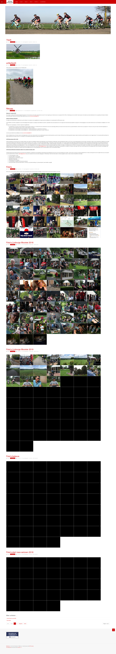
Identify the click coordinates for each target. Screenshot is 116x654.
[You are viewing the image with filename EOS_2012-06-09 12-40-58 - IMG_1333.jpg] (67, 520)
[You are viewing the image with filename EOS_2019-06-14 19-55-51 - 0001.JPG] (26, 413)
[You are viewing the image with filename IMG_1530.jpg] (13, 573)
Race (26, 1)
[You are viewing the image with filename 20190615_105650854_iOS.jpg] (80, 359)
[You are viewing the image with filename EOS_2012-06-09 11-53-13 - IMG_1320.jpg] (53, 509)
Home (16, 1)
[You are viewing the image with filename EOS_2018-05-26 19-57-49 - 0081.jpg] (53, 328)
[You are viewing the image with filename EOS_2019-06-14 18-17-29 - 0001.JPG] (67, 370)
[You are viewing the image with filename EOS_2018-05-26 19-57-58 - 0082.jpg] (67, 328)
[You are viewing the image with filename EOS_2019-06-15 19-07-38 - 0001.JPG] (13, 424)
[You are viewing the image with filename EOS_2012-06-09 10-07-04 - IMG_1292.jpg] (94, 477)
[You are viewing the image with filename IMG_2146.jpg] (13, 584)
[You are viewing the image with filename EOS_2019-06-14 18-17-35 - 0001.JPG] (80, 370)
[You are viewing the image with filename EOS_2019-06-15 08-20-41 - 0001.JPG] (53, 413)
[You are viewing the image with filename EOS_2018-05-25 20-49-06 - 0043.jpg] (67, 274)
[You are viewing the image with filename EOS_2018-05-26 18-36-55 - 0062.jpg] (13, 307)
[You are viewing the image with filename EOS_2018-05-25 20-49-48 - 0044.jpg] (80, 274)
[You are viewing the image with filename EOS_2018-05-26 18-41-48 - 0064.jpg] (40, 307)
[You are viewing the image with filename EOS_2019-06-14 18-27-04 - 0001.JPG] (67, 381)
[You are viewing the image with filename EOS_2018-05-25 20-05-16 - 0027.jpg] (26, 263)
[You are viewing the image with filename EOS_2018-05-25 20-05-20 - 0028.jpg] (40, 263)
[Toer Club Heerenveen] (9, 2)
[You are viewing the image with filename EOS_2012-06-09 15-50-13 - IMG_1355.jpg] (53, 542)
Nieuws (9, 108)
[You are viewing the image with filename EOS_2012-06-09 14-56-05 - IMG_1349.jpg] (80, 531)
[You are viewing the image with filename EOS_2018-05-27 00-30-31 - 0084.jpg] (94, 328)
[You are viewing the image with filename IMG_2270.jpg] (13, 605)
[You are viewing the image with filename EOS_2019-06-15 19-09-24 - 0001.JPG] (26, 424)
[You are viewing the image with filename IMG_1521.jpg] (13, 562)
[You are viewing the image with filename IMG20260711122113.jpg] (67, 211)
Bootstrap (7, 646)
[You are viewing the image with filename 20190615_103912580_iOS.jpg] (53, 359)
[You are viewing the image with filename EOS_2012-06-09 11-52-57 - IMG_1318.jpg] (40, 509)
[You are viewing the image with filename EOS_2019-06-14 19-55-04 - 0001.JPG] (26, 403)
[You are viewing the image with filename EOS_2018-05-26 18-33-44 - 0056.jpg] (26, 296)
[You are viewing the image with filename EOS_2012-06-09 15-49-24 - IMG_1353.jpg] (26, 542)
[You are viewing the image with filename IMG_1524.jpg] (53, 562)
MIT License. (31, 646)
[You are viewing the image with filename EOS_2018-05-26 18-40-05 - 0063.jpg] (26, 307)
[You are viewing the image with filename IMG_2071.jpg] (80, 573)
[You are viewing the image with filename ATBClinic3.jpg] (26, 200)
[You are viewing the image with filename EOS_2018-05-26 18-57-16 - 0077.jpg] (94, 317)
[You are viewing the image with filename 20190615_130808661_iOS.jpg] (40, 370)
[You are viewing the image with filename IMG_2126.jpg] (94, 573)
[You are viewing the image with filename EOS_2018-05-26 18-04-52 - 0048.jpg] (26, 285)
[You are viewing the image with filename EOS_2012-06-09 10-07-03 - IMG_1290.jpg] (67, 477)
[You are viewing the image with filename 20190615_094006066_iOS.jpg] (40, 359)
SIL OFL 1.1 (20, 647)
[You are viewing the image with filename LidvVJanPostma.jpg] (40, 221)
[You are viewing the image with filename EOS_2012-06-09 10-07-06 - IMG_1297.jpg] (53, 488)
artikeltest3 (11, 63)
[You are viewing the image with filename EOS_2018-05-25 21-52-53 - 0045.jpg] (94, 274)
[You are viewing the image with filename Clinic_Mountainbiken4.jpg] (94, 200)
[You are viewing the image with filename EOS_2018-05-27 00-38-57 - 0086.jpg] (26, 339)
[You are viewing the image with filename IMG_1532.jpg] (40, 573)
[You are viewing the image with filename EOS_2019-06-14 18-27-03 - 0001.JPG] (53, 381)
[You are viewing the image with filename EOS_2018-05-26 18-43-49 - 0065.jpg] (53, 307)
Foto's (36, 1)
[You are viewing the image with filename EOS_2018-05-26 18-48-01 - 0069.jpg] (13, 317)
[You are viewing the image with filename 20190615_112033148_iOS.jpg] (13, 370)
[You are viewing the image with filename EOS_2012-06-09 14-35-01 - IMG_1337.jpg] (94, 520)
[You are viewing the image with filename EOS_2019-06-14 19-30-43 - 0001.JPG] (53, 392)
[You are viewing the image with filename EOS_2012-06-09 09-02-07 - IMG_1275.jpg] (26, 466)
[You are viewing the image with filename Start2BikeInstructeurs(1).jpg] (40, 232)
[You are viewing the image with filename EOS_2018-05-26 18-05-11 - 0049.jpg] (40, 285)
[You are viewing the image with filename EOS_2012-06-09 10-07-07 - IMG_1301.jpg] (94, 488)
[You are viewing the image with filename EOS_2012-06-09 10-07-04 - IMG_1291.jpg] (80, 477)
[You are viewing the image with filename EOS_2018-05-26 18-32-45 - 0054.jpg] (94, 285)
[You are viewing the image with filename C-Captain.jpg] (40, 200)
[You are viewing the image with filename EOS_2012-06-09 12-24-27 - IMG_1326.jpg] (13, 520)
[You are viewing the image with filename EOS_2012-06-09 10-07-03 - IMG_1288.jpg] (53, 477)
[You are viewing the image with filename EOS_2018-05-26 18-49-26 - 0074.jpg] (53, 317)
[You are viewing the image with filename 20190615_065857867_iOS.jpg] (13, 359)
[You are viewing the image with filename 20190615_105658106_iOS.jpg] (94, 359)
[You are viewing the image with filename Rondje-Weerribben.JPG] (13, 232)
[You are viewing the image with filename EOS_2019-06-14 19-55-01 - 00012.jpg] (13, 403)
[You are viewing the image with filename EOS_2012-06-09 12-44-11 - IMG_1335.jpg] (80, 520)
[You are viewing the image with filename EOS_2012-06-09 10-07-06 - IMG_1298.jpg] (67, 488)
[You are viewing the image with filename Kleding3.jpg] (13, 221)
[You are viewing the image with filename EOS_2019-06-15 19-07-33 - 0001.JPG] (94, 413)
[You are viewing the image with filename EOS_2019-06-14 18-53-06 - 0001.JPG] (13, 392)
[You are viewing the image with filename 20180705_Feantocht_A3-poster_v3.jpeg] (53, 178)
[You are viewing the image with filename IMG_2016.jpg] (53, 573)
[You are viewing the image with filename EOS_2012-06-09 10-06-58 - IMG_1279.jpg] (67, 466)
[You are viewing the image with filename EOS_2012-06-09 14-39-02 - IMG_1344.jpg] (26, 531)
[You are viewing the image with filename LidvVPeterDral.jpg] (53, 221)
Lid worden (42, 1)
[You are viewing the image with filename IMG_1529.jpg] (94, 562)
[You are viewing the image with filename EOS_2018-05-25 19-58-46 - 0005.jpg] (40, 253)
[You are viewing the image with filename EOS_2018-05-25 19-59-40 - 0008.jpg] (80, 253)
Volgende (20, 623)
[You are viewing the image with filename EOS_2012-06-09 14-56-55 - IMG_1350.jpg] (94, 531)
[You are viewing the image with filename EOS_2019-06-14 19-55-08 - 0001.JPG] (40, 403)
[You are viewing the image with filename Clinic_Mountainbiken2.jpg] (67, 200)
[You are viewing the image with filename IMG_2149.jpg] (53, 584)
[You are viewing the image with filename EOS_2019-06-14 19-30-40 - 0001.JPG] (40, 392)
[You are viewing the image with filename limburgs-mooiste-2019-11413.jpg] (80, 435)
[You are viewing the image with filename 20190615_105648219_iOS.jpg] (67, 359)
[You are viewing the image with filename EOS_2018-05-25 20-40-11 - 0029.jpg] (53, 263)
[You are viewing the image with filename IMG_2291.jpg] (26, 605)
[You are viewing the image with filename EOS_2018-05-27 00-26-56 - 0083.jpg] (80, 328)
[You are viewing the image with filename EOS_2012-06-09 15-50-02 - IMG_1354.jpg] (40, 542)
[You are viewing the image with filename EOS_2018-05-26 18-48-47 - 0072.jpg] (26, 317)
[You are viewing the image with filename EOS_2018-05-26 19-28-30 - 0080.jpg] (40, 328)
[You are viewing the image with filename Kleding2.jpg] (94, 211)
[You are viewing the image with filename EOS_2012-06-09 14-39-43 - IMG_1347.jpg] (53, 531)
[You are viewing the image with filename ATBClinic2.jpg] (13, 200)
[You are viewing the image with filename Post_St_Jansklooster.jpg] (80, 221)
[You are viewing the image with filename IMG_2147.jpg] (26, 584)
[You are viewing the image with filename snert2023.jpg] (80, 232)
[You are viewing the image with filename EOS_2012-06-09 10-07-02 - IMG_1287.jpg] (40, 477)
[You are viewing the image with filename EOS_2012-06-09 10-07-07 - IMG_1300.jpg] (80, 488)
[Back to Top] (113, 630)
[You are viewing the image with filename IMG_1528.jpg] (80, 562)
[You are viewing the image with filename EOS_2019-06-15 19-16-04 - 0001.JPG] (13, 435)
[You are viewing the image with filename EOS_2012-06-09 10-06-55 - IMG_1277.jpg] (53, 466)
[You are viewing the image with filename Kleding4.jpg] (26, 221)
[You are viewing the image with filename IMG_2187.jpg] (40, 595)
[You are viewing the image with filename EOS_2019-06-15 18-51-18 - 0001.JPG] (67, 413)
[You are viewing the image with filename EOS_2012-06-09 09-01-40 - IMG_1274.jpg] (13, 466)
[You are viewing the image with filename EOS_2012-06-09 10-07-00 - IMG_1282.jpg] (80, 466)
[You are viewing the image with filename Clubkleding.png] (26, 211)
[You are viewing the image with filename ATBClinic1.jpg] (94, 189)
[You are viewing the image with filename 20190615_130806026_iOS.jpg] (26, 370)
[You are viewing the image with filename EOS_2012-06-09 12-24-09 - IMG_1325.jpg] (94, 509)
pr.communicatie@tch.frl (34, 116)
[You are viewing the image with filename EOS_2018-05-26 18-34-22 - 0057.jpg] (40, 296)
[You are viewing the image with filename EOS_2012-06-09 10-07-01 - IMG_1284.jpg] (13, 477)
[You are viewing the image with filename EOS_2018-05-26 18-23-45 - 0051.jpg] (53, 285)
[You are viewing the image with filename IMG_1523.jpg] (40, 562)
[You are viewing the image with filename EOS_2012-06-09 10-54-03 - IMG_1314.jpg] (13, 509)
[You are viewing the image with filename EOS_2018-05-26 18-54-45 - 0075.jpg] (67, 317)
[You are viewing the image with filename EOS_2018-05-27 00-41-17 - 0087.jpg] (40, 339)
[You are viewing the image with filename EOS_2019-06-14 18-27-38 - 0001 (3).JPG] (94, 381)
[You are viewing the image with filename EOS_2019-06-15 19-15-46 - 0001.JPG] (94, 424)
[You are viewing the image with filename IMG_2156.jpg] (80, 584)
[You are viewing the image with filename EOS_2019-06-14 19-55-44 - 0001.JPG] (13, 413)
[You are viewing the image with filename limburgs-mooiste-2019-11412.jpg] (67, 435)
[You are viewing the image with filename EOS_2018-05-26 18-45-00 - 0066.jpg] (67, 307)
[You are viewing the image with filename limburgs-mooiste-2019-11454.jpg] (26, 446)
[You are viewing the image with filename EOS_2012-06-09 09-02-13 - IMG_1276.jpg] (40, 466)
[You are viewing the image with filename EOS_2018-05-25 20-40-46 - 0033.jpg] (94, 263)
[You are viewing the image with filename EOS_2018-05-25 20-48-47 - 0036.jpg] (40, 274)
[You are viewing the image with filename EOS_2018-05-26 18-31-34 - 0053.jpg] (80, 285)
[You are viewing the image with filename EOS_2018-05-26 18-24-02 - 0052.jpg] (67, 285)
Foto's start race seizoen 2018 (19, 552)
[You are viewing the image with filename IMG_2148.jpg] (40, 584)
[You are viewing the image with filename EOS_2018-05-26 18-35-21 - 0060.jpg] (80, 296)
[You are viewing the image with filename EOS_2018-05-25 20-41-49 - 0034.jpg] (13, 274)
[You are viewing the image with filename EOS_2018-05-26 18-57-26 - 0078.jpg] (13, 328)
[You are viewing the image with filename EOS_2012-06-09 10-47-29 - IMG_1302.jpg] (13, 499)
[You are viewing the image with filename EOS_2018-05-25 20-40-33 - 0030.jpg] (67, 263)
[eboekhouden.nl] (12, 635)
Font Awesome (8, 647)
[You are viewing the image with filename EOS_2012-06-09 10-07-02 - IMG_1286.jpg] (26, 477)
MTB (31, 1)
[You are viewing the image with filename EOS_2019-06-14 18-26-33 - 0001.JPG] (13, 381)
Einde (25, 623)
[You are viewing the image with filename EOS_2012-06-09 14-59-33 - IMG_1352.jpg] (13, 542)
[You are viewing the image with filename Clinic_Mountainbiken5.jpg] (13, 211)
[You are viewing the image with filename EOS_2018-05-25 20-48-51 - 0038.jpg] (53, 274)
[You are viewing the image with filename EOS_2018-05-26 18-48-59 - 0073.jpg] (40, 317)
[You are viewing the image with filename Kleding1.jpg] (80, 211)
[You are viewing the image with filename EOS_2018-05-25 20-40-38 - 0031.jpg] (80, 263)
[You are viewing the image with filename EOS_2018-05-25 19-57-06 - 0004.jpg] (26, 253)
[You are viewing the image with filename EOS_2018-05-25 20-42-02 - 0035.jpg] (26, 274)
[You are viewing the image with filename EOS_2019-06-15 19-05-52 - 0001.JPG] (80, 413)
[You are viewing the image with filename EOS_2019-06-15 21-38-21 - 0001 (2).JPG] (53, 435)
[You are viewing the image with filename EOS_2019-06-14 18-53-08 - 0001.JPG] (26, 392)
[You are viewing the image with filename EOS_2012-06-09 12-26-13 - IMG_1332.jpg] (53, 520)
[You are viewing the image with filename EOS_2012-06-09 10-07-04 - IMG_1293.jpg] (13, 488)
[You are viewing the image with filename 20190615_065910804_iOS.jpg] (26, 359)
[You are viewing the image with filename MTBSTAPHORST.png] (67, 221)
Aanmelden (9, 620)
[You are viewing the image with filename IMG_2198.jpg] (53, 595)
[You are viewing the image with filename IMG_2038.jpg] (67, 573)
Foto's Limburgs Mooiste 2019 (19, 349)
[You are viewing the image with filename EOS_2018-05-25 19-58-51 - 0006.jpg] (53, 253)
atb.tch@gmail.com (42, 146)
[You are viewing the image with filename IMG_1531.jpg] (26, 573)
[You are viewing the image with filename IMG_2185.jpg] (13, 595)
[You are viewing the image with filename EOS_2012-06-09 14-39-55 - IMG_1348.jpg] (67, 531)
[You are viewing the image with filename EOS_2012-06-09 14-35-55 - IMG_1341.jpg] (13, 531)
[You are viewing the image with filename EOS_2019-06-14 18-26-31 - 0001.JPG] (94, 370)
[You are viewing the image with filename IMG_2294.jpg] (53, 605)
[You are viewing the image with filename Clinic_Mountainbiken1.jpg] (53, 200)
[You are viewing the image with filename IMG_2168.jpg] (94, 584)
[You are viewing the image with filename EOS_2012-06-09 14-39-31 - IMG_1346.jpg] (40, 531)
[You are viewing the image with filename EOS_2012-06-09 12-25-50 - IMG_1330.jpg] (26, 520)
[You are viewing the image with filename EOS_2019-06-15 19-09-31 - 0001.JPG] (53, 424)
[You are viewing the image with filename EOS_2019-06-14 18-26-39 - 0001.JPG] (40, 381)
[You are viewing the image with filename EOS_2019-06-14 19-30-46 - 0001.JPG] (67, 392)
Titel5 (8, 39)
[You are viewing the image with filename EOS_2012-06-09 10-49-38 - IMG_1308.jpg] (67, 499)
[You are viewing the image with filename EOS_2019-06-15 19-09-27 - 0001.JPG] (40, 424)
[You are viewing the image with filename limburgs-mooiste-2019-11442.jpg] (13, 446)
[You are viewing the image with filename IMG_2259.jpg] (94, 595)
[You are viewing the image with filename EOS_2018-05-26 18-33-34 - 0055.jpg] (13, 296)
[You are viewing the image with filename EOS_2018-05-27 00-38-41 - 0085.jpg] (13, 339)
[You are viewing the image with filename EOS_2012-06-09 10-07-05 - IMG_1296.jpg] (40, 488)
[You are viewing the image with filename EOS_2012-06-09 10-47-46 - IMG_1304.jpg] (40, 499)
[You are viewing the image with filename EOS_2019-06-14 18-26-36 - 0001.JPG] (26, 381)
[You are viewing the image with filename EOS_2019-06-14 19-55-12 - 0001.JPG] (53, 403)
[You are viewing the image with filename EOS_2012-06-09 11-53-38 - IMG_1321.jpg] (67, 509)
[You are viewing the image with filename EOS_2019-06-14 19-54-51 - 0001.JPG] (94, 392)
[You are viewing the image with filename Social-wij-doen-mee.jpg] (26, 232)
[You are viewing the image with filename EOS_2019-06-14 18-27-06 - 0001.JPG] (80, 381)
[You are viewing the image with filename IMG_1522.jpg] (26, 562)
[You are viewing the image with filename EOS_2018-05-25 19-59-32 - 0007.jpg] (67, 253)
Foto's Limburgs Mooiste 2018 (19, 242)
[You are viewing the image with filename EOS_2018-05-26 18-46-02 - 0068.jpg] (94, 307)
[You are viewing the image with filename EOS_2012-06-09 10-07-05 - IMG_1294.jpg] (26, 488)
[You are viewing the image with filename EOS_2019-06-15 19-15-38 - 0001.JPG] (67, 424)
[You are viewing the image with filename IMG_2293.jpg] (40, 605)
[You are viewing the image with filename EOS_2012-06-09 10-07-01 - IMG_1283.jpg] (94, 466)
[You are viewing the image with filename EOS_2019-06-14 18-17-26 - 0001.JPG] (53, 370)
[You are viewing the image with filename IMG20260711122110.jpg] (53, 211)
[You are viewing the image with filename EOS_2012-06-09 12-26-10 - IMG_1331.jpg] (40, 520)
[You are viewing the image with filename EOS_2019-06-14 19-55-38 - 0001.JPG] (94, 403)
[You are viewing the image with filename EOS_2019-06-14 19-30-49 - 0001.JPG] (80, 392)
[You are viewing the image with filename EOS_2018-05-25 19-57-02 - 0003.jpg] (13, 253)
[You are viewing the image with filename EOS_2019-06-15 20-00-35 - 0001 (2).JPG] (40, 435)
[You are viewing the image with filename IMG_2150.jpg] (67, 584)
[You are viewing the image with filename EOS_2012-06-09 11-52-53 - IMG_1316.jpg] (26, 509)
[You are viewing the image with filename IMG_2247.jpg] (80, 595)
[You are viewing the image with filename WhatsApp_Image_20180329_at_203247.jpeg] (67, 232)
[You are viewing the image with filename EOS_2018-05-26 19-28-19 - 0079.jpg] (26, 328)
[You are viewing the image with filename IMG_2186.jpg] (26, 595)
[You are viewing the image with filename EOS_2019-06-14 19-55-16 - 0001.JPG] (67, 403)
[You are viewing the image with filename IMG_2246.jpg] (67, 595)
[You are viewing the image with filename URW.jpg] (53, 232)
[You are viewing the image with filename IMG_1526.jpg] (67, 562)
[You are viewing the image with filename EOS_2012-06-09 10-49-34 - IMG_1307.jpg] (53, 499)
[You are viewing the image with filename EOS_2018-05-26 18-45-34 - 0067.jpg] (80, 307)
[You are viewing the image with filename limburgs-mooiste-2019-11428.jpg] (94, 435)
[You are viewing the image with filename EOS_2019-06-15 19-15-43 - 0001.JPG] (80, 424)
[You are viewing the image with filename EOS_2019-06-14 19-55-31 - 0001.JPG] (80, 403)
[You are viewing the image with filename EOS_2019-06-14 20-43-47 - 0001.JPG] (40, 413)
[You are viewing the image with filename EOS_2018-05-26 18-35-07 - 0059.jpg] (67, 296)
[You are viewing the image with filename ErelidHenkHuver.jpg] (40, 211)
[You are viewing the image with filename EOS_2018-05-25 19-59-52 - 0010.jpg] (13, 263)
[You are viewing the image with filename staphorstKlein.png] (94, 232)
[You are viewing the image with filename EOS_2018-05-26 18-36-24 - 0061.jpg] (94, 296)
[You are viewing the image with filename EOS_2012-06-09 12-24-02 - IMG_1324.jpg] (80, 509)
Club (21, 1)
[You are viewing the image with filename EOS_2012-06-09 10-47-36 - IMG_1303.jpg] (26, 499)
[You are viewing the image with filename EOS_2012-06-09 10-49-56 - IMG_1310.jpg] (80, 499)
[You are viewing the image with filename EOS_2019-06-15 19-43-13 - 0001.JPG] (26, 435)
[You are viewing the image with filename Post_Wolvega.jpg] (94, 221)
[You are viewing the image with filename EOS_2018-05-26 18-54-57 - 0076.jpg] (80, 317)
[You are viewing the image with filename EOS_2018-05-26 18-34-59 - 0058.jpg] (53, 296)
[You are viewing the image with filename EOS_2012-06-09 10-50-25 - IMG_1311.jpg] (94, 499)
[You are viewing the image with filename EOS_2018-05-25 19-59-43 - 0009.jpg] (94, 253)
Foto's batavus (12, 456)
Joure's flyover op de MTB (11, 618)
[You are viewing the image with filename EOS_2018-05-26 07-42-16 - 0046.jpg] (13, 285)
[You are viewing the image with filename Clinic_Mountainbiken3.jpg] (80, 200)
